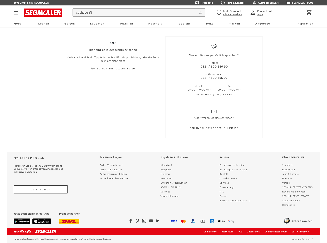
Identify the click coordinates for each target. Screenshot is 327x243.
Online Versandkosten (111, 165)
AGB (240, 231)
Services (224, 182)
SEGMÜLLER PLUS (302, 2)
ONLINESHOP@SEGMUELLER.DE (214, 127)
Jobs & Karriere (290, 173)
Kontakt (224, 173)
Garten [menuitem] (69, 23)
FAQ (222, 191)
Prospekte (207, 2)
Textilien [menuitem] (126, 23)
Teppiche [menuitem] (184, 23)
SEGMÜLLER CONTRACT (295, 196)
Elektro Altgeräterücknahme (235, 200)
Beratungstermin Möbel (232, 165)
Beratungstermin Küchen (233, 169)
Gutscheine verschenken (173, 182)
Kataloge (165, 191)
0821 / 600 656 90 (214, 66)
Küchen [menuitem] (43, 23)
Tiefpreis (165, 173)
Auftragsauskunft (268, 2)
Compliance (288, 204)
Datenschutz (254, 231)
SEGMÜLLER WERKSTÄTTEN (297, 187)
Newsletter (166, 178)
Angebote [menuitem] (262, 23)
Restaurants (288, 169)
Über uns (287, 178)
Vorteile (286, 182)
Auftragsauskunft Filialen (113, 173)
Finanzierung (226, 187)
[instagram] (144, 221)
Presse (223, 196)
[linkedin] (158, 221)
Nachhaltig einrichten (294, 191)
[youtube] (151, 221)
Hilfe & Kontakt (235, 2)
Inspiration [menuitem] (305, 23)
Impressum (227, 231)
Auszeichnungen (291, 200)
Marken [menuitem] (234, 23)
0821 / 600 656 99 (214, 77)
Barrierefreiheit (300, 231)
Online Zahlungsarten (111, 169)
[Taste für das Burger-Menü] (16, 13)
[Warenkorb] (309, 12)
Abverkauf (166, 165)
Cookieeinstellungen (276, 231)
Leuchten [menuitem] (97, 23)
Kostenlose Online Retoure (114, 178)
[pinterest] (137, 221)
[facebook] (131, 221)
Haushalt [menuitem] (155, 23)
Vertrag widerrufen (301, 239)
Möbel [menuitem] (18, 23)
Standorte (287, 165)
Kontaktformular (229, 178)
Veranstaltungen (169, 196)
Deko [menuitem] (210, 23)
